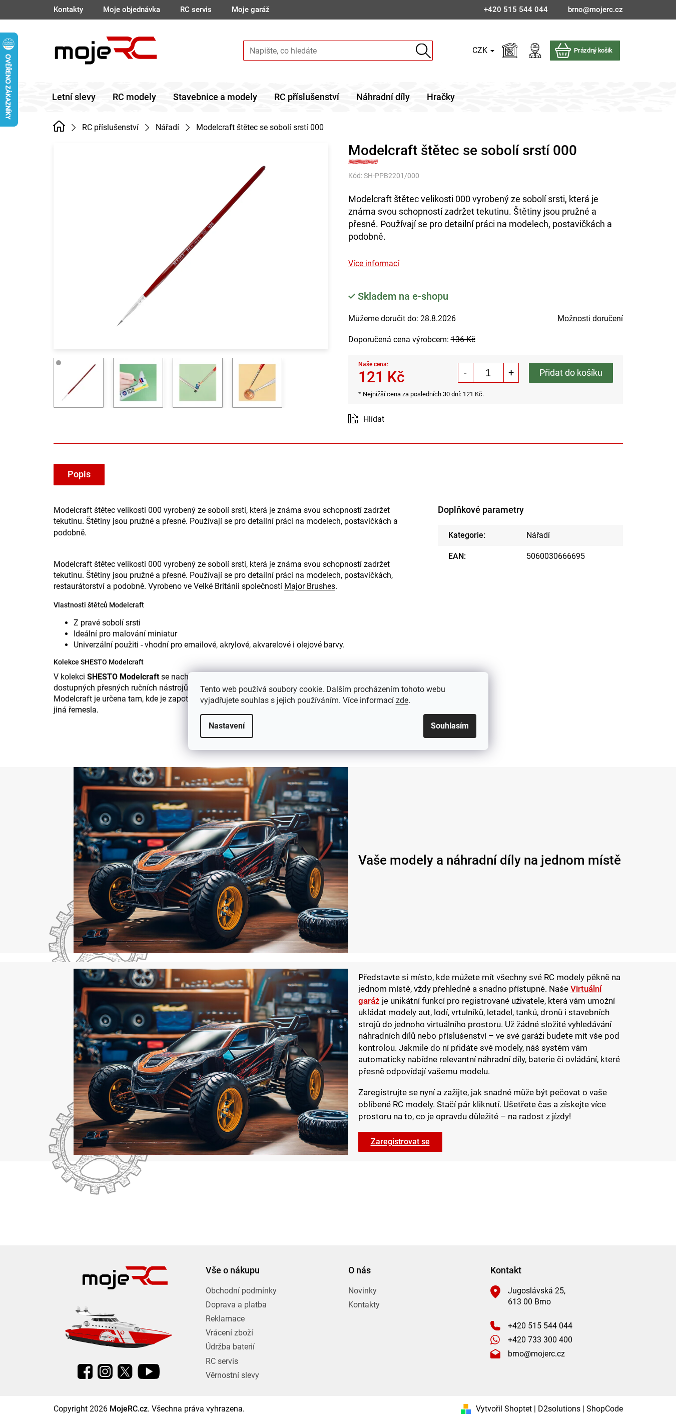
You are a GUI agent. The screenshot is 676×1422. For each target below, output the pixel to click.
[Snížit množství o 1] (465, 372)
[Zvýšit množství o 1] (510, 372)
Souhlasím (450, 726)
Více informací (373, 263)
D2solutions (559, 1408)
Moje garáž (251, 9)
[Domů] (59, 126)
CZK (480, 50)
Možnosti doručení (590, 318)
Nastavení (227, 726)
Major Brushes (309, 586)
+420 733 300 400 (540, 1339)
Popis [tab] (79, 474)
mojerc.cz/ (105, 1371)
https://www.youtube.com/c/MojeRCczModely (149, 1371)
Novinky (362, 1290)
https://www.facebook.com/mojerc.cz (85, 1371)
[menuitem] (74, 97)
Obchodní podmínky (241, 1290)
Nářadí (538, 535)
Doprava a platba (236, 1304)
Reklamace (225, 1318)
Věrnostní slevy (232, 1375)
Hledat (423, 51)
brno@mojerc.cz (536, 1353)
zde (402, 700)
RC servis (196, 9)
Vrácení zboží (229, 1332)
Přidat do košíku (570, 372)
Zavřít (404, 419)
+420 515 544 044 (540, 1325)
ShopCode (604, 1408)
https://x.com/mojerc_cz (125, 1371)
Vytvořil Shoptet (504, 1408)
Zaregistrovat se (400, 1141)
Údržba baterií (230, 1346)
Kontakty (68, 9)
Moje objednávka (131, 9)
